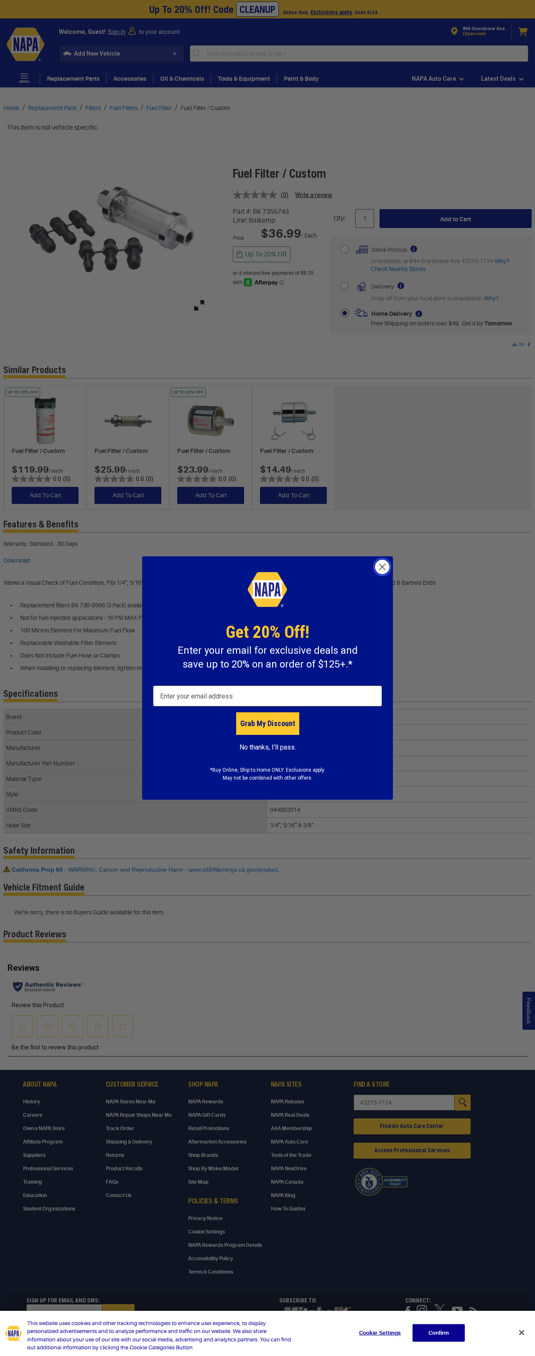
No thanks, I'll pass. (267, 747)
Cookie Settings (380, 1333)
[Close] (521, 1332)
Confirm (438, 1333)
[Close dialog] (382, 567)
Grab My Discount (267, 723)
